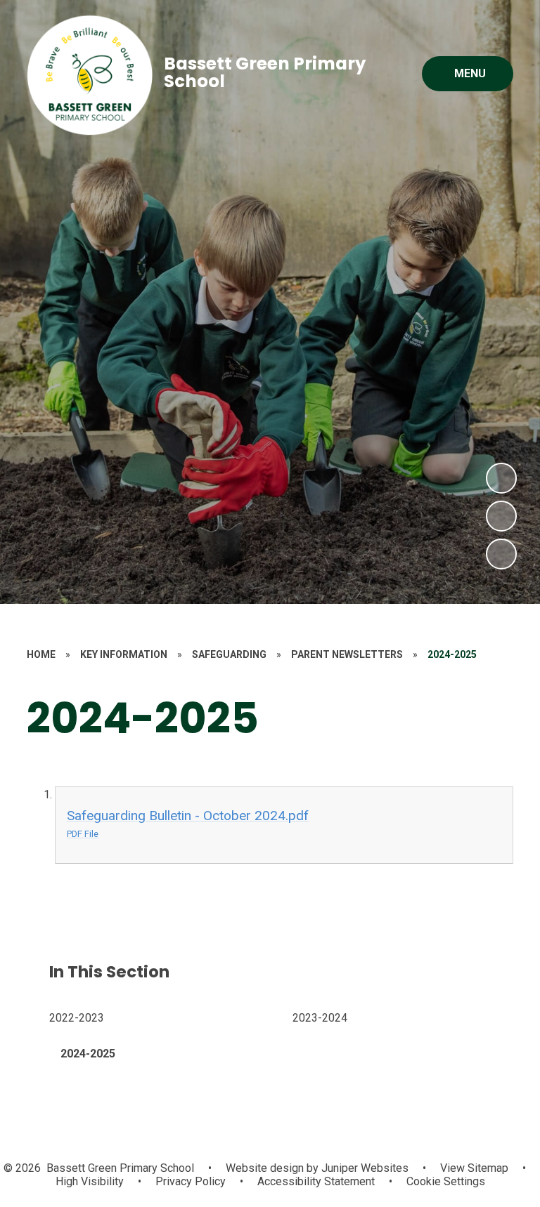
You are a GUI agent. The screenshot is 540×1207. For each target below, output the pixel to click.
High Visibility (90, 1181)
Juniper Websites (364, 1168)
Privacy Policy (190, 1181)
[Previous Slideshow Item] (501, 516)
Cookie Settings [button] (445, 1181)
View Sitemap (474, 1168)
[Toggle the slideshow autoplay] (501, 554)
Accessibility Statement (316, 1181)
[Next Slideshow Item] (501, 478)
